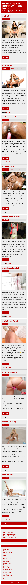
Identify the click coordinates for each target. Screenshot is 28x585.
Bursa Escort (9, 61)
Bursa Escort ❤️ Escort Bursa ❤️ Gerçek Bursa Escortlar (12, 6)
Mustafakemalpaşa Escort (9, 569)
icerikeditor (13, 18)
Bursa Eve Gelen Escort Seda (10, 372)
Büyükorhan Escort (7, 552)
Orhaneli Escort (7, 572)
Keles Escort (6, 564)
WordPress (13, 582)
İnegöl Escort (6, 560)
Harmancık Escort (7, 558)
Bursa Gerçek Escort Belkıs (9, 117)
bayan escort (6, 549)
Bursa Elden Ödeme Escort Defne (11, 216)
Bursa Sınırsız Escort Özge (9, 422)
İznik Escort (6, 561)
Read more (5, 57)
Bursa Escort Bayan (7, 474)
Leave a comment (20, 18)
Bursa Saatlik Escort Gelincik (10, 321)
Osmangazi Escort (7, 575)
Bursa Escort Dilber (7, 65)
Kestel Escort (6, 566)
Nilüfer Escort (6, 571)
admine (12, 68)
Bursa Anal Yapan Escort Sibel (10, 268)
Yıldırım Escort (6, 578)
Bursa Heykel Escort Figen (9, 166)
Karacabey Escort (7, 563)
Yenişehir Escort (7, 577)
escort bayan (6, 553)
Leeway (20, 582)
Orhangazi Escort (7, 574)
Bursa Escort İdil (6, 16)
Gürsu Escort (6, 557)
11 (8, 523)
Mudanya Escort (7, 567)
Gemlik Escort (6, 555)
